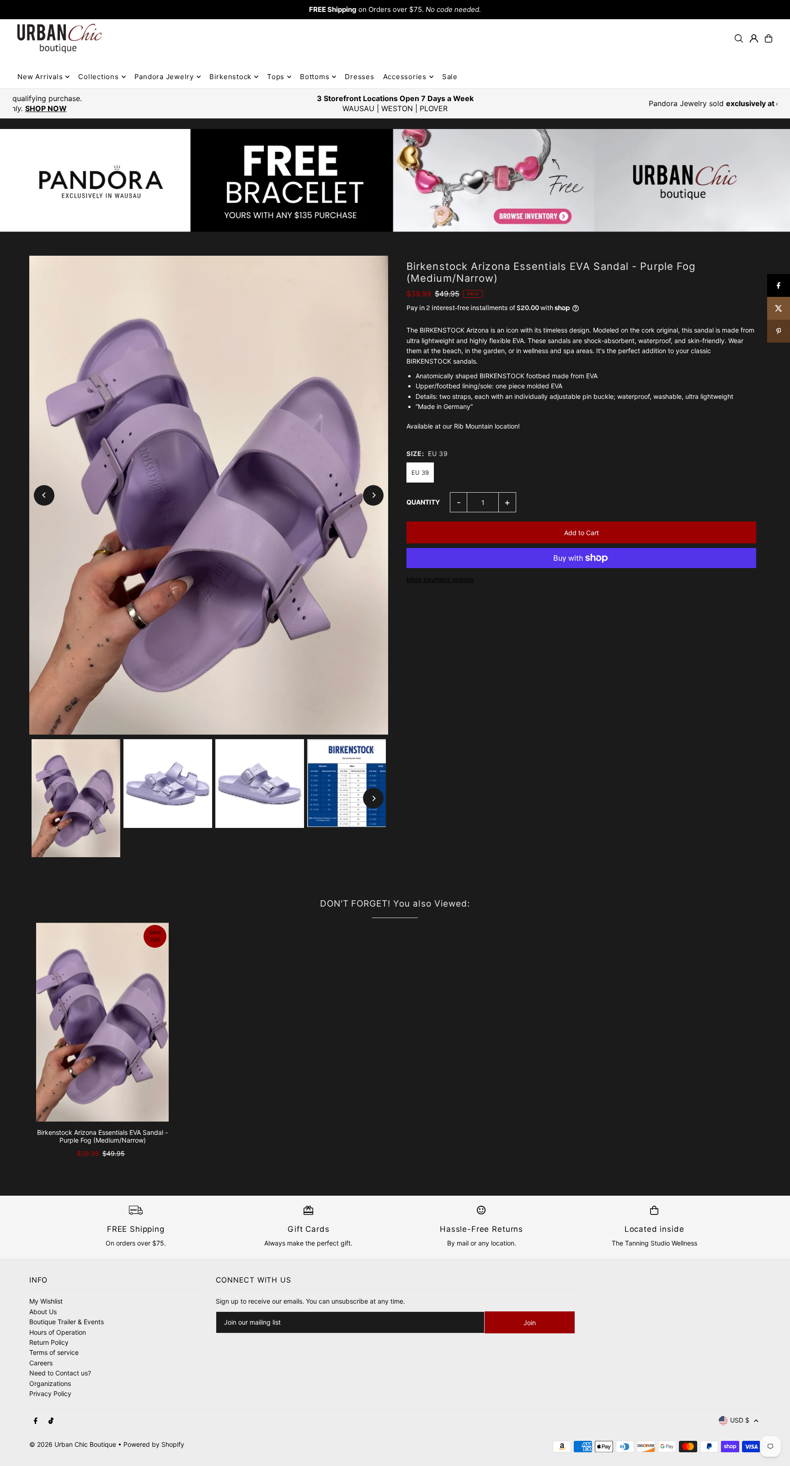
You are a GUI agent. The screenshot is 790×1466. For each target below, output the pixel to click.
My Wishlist (46, 1301)
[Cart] (768, 38)
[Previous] (44, 495)
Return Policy (49, 1342)
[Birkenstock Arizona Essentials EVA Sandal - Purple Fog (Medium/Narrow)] (102, 1022)
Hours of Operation (57, 1332)
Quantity (423, 502)
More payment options (440, 579)
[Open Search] (739, 38)
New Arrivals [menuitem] (40, 76)
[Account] (754, 38)
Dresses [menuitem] (359, 76)
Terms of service (54, 1352)
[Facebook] (35, 1421)
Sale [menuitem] (450, 76)
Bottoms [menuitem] (314, 76)
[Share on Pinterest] (778, 331)
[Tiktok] (50, 1421)
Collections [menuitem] (98, 76)
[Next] (373, 495)
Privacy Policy (50, 1393)
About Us (43, 1312)
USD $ (739, 1420)
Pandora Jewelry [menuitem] (164, 76)
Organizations (50, 1383)
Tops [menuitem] (275, 76)
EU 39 (420, 472)
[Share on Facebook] (778, 285)
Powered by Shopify (153, 1444)
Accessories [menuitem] (405, 76)
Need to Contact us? (60, 1373)
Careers (41, 1363)
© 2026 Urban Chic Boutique (72, 1444)
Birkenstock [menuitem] (230, 76)
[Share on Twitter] (778, 308)
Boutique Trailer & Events (66, 1322)
